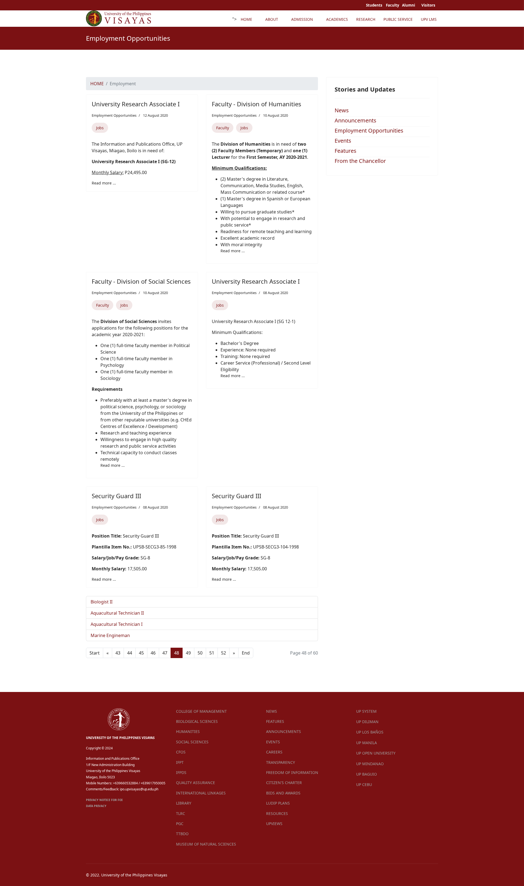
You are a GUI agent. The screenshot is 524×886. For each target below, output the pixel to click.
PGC (179, 823)
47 (164, 653)
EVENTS (273, 741)
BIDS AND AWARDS (283, 793)
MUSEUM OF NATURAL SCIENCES (206, 844)
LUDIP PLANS (278, 803)
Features (345, 150)
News (342, 110)
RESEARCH (365, 19)
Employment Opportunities (114, 115)
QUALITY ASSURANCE (195, 782)
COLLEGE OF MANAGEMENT (201, 711)
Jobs (100, 127)
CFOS (181, 752)
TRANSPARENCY (280, 762)
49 (188, 653)
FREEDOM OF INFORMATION (292, 772)
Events (343, 140)
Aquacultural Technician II (117, 613)
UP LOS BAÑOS (369, 732)
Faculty (222, 127)
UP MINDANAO (370, 763)
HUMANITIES (188, 731)
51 (211, 653)
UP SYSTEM (366, 711)
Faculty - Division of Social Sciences (141, 281)
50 (200, 653)
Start (95, 653)
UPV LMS (429, 19)
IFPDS (181, 772)
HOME (246, 19)
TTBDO (182, 833)
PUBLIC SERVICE (398, 19)
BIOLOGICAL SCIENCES (197, 721)
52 (223, 653)
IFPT (180, 762)
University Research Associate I (136, 104)
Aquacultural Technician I (116, 624)
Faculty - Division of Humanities (256, 104)
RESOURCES (277, 813)
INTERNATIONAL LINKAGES (201, 793)
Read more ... (104, 183)
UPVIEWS (274, 823)
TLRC (180, 813)
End (246, 653)
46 (153, 653)
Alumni (409, 5)
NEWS (271, 711)
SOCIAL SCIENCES (192, 741)
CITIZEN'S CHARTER (284, 782)
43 (117, 653)
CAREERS (274, 752)
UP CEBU (364, 784)
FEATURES (275, 721)
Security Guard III (116, 496)
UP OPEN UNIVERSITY (375, 753)
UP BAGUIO (366, 774)
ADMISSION (302, 19)
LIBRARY (183, 803)
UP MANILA (366, 742)
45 (141, 653)
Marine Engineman (110, 635)
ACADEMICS (337, 19)
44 (129, 653)
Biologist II (101, 602)
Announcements (355, 120)
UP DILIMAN (367, 721)
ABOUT (271, 19)
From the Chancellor (360, 161)
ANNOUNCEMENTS (283, 731)
